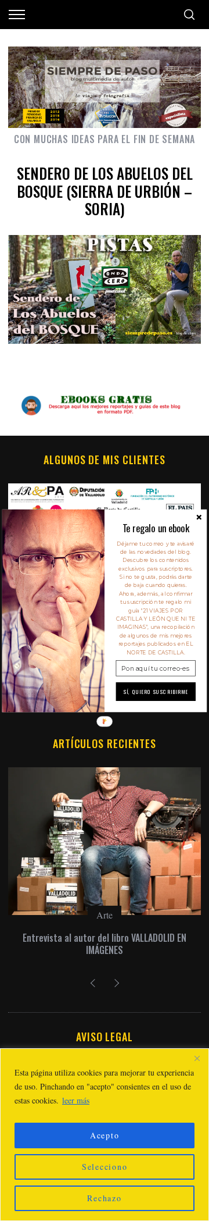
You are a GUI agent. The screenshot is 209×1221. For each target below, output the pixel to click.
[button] (156, 528)
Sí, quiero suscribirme (156, 692)
